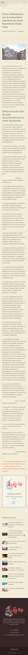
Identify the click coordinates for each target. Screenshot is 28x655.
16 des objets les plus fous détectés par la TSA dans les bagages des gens (13, 468)
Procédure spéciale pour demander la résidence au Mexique (16, 525)
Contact (19, 652)
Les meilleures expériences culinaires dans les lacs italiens (16, 556)
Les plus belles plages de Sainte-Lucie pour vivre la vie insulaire (16, 576)
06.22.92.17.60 (15, 632)
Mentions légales (11, 652)
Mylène (18, 494)
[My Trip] (3, 2)
